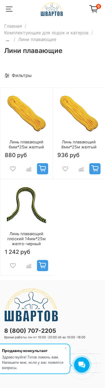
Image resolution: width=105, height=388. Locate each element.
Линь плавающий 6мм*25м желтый (26, 144)
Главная (13, 26)
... (7, 39)
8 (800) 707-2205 (30, 330)
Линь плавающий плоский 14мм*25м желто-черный (26, 238)
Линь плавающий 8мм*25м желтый (79, 144)
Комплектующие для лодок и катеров (46, 32)
